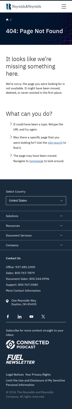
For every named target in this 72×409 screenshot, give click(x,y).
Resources (13, 225)
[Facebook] (8, 317)
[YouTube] (31, 317)
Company (12, 245)
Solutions (12, 216)
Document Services (19, 235)
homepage (36, 161)
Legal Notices (15, 374)
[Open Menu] (64, 6)
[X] (43, 317)
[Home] (23, 6)
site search (55, 142)
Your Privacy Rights (38, 374)
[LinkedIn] (19, 317)
